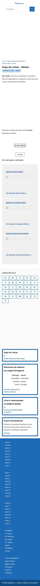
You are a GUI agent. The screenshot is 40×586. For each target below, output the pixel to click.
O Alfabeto (9, 531)
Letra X (7, 518)
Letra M (7, 481)
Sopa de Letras (11, 352)
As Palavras (9, 536)
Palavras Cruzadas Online (16, 203)
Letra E (7, 454)
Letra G (7, 460)
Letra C (7, 448)
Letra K (7, 476)
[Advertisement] (20, 36)
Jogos (7, 545)
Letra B (7, 445)
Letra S (7, 503)
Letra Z (7, 524)
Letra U (7, 509)
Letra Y (7, 521)
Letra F (7, 457)
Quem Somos (10, 561)
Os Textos (8, 542)
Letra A (7, 442)
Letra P (7, 490)
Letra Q (7, 493)
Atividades (9, 548)
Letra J (7, 473)
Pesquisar (8, 573)
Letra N (7, 484)
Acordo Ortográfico (12, 558)
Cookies (8, 570)
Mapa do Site (9, 564)
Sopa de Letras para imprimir (17, 233)
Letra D (7, 451)
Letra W (8, 515)
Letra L (7, 479)
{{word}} (20, 154)
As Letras (8, 534)
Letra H (7, 463)
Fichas (7, 551)
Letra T (7, 506)
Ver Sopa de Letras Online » (16, 193)
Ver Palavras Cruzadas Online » (17, 224)
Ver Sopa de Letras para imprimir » (18, 255)
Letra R (7, 496)
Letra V (7, 512)
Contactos (8, 567)
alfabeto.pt (11, 583)
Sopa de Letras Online (14, 172)
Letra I (7, 466)
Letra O (7, 487)
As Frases (8, 539)
